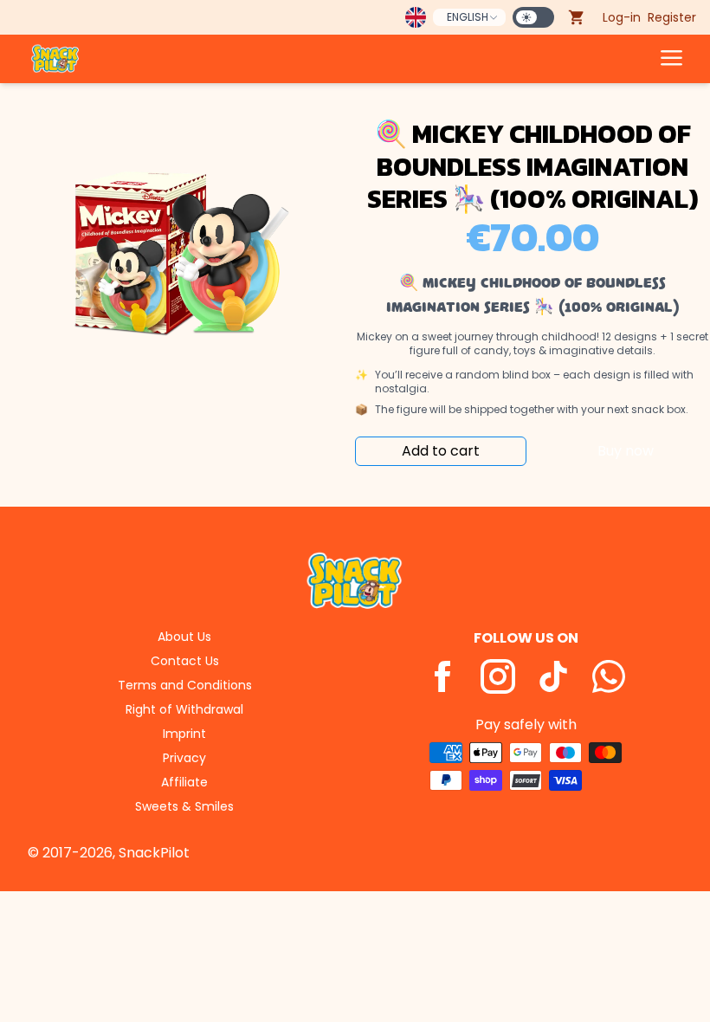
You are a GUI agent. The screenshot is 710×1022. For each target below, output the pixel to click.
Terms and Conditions (185, 685)
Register (672, 17)
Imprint (184, 733)
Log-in (622, 17)
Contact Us (185, 660)
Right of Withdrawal (184, 709)
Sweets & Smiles (184, 806)
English (467, 17)
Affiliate (184, 782)
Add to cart (441, 451)
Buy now (625, 451)
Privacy (184, 757)
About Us (184, 636)
